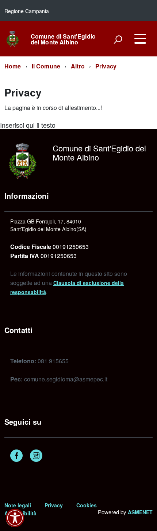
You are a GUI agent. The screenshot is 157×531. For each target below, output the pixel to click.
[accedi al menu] (140, 38)
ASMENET (140, 512)
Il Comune (46, 66)
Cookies (86, 505)
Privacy (105, 66)
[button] (14, 517)
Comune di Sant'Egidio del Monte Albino (63, 39)
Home (12, 66)
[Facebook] (16, 456)
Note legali (17, 505)
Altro (78, 66)
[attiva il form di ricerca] (118, 39)
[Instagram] (36, 456)
